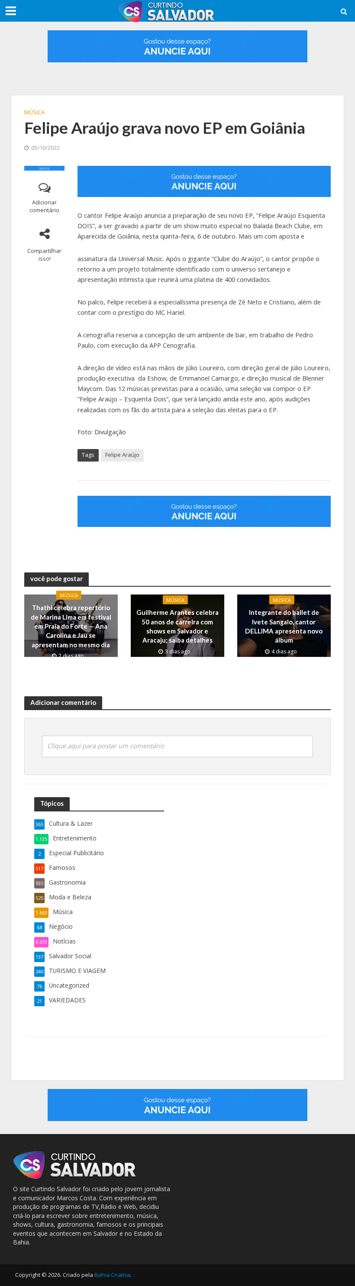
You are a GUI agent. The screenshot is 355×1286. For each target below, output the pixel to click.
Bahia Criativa (112, 1275)
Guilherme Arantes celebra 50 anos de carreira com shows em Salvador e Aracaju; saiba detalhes (177, 626)
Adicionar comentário (44, 206)
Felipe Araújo (122, 455)
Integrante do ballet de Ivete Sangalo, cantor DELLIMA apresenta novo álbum (284, 626)
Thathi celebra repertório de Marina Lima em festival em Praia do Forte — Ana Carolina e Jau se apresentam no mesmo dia (71, 626)
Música (34, 112)
